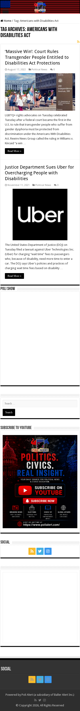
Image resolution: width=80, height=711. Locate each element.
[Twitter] (40, 551)
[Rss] (32, 551)
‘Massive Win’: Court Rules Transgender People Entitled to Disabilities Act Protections (37, 57)
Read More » (14, 151)
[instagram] (48, 551)
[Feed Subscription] (78, 41)
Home (7, 20)
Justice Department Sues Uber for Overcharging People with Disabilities (39, 172)
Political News (39, 69)
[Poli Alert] (40, 7)
